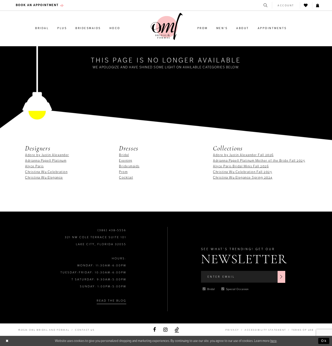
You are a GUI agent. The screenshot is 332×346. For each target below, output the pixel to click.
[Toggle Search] (266, 5)
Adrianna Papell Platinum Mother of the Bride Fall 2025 (259, 161)
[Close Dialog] (7, 341)
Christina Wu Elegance (44, 177)
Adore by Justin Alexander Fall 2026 (243, 155)
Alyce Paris (34, 166)
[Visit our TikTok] (177, 329)
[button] (286, 5)
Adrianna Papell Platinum (45, 161)
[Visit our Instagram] (165, 329)
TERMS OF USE (303, 330)
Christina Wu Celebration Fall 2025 (242, 172)
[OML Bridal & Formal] (167, 26)
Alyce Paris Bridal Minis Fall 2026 (241, 166)
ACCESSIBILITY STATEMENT (265, 330)
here (273, 341)
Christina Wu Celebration (46, 172)
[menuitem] (40, 5)
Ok (324, 341)
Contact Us (84, 330)
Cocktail (126, 177)
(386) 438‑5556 (112, 230)
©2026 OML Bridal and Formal (44, 330)
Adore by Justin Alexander (47, 155)
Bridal (124, 155)
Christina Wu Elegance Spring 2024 (243, 177)
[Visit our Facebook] (154, 329)
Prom (123, 172)
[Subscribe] (281, 277)
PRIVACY (232, 330)
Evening (125, 161)
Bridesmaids (129, 166)
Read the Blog (111, 301)
